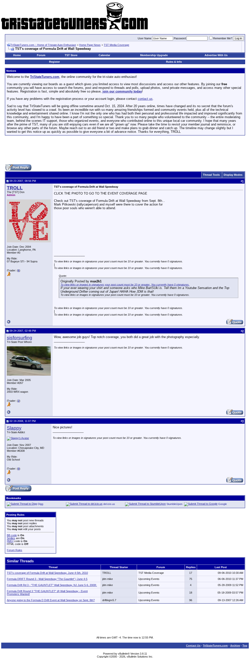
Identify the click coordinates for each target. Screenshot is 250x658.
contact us (145, 99)
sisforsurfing (19, 337)
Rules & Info (174, 61)
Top (244, 645)
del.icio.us (109, 504)
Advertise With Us (216, 55)
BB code (12, 535)
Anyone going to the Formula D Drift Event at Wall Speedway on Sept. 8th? (51, 600)
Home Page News (90, 44)
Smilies (11, 538)
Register (54, 61)
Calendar (104, 55)
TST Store (71, 55)
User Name (144, 38)
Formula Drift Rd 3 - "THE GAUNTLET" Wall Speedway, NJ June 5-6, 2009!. (52, 585)
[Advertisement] (125, 150)
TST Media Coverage (116, 44)
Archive (235, 645)
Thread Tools (211, 174)
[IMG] (10, 541)
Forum (41, 55)
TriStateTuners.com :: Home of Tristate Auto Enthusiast (43, 44)
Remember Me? (222, 38)
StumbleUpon (174, 504)
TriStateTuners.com (215, 645)
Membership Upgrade (154, 55)
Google (222, 504)
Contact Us (193, 645)
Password (180, 38)
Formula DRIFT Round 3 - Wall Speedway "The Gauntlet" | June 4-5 (47, 578)
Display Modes (233, 174)
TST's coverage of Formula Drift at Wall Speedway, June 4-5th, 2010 (47, 572)
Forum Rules (14, 550)
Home (17, 55)
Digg (40, 504)
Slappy (14, 428)
